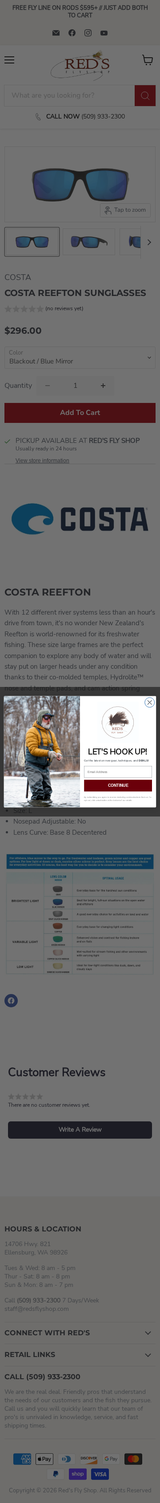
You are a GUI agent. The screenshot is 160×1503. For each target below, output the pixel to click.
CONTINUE (118, 785)
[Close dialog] (150, 702)
